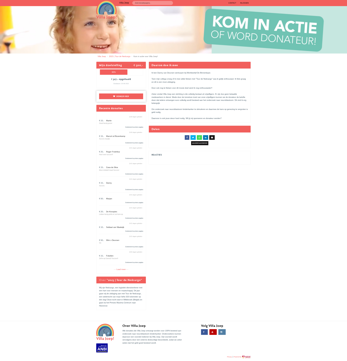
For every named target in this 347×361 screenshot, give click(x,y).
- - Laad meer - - (121, 269)
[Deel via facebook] (187, 137)
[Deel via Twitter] (193, 137)
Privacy (229, 357)
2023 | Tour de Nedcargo (119, 56)
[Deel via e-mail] (212, 137)
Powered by (238, 357)
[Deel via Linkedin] (205, 137)
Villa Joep (102, 56)
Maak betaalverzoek (199, 143)
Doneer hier (122, 96)
